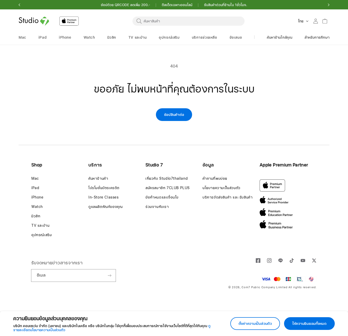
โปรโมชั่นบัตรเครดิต (103, 188)
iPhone (37, 197)
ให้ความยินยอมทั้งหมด (309, 324)
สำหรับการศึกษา (316, 37)
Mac (35, 178)
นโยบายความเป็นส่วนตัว (221, 188)
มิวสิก (35, 216)
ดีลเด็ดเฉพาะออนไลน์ (177, 5)
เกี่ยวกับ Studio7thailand (166, 178)
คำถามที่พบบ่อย (215, 178)
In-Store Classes (103, 197)
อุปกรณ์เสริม (41, 235)
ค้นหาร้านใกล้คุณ (279, 37)
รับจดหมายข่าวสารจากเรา (57, 262)
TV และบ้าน (40, 225)
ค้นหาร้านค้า (98, 178)
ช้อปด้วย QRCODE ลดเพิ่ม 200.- (125, 5)
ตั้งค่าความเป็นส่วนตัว (255, 324)
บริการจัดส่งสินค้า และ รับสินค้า (227, 197)
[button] (19, 4)
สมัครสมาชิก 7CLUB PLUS (167, 188)
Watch (37, 207)
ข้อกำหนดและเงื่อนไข (162, 197)
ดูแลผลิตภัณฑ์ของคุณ (105, 207)
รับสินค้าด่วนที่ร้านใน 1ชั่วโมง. (225, 5)
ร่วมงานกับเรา (157, 207)
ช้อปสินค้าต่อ (174, 115)
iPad (35, 188)
